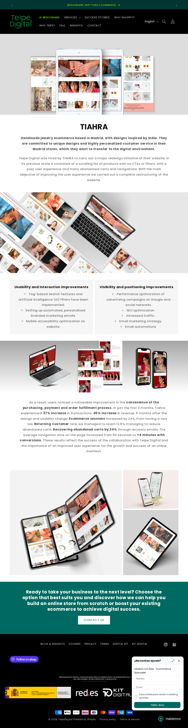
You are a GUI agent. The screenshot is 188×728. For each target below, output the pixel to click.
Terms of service (130, 719)
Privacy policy (108, 719)
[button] (72, 18)
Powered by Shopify (84, 719)
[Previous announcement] (12, 5)
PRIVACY (90, 644)
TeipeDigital (65, 719)
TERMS (104, 644)
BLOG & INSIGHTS (53, 644)
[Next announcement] (176, 5)
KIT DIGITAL (139, 644)
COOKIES (75, 644)
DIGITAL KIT (120, 644)
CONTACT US (94, 620)
